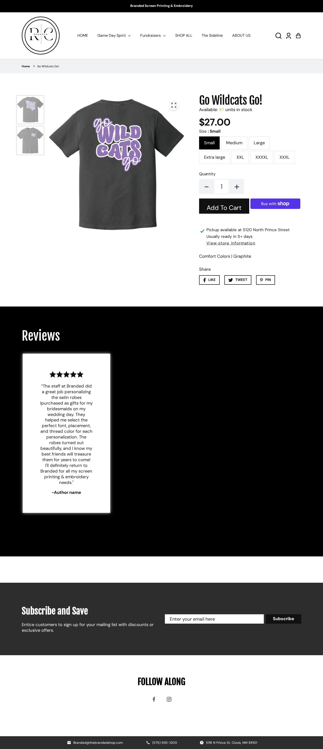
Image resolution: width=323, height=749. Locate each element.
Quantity (207, 173)
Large (259, 143)
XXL (240, 157)
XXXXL (261, 157)
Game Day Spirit (112, 35)
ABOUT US (241, 35)
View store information (230, 243)
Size (210, 131)
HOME (82, 35)
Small (209, 143)
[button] (278, 35)
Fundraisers (151, 35)
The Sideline (212, 35)
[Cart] (298, 35)
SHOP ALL (183, 35)
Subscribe (283, 619)
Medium (234, 143)
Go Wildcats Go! (48, 66)
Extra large (214, 157)
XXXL (284, 157)
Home (26, 66)
